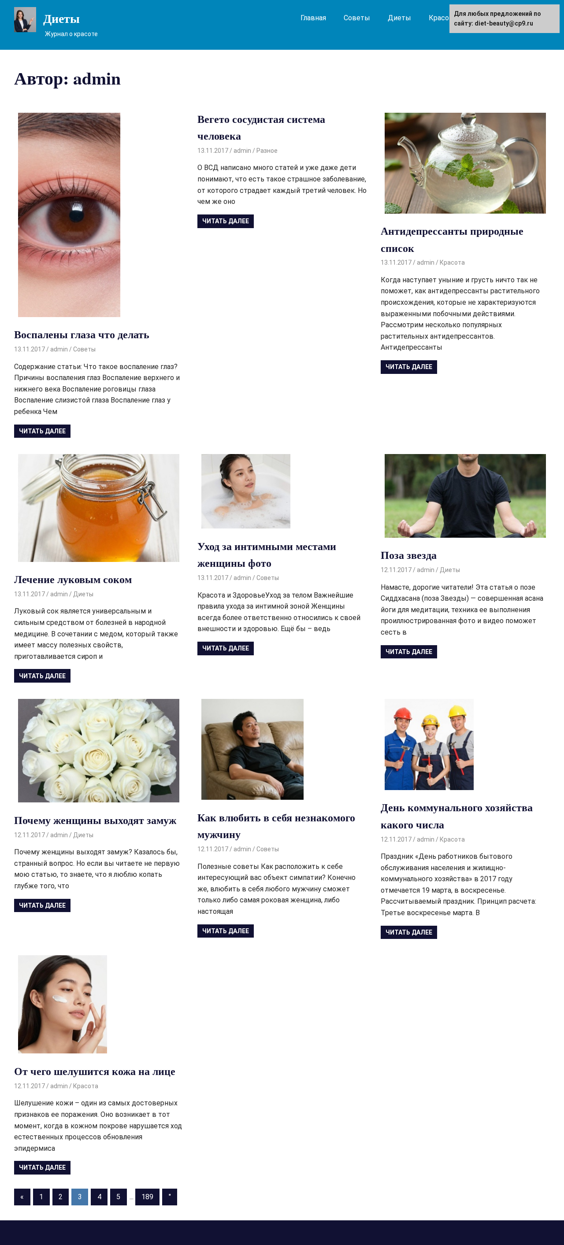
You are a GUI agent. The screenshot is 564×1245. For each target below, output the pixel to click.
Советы (357, 18)
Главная (313, 18)
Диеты (61, 18)
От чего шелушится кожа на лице (94, 1071)
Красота (442, 18)
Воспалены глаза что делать (81, 334)
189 (147, 1197)
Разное (267, 150)
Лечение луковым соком (73, 579)
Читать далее (42, 431)
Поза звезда (409, 554)
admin (59, 349)
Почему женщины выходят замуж (95, 820)
